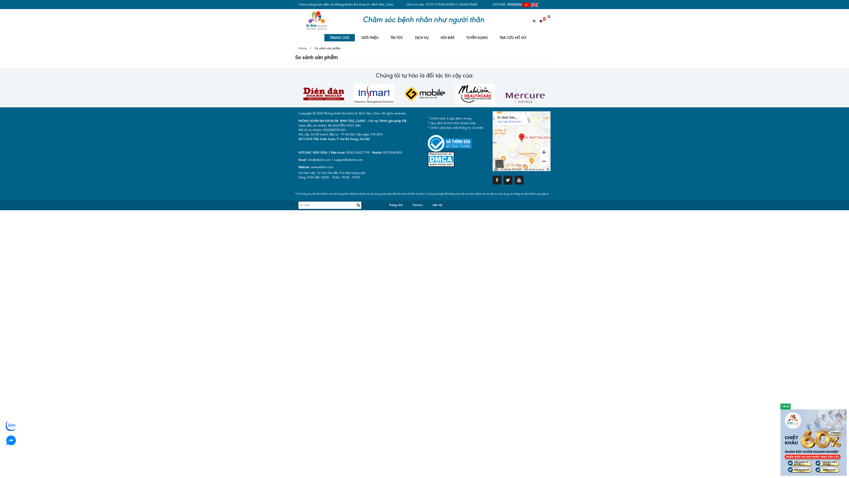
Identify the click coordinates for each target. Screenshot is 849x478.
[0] (539, 21)
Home (302, 48)
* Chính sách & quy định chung (449, 118)
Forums (418, 205)
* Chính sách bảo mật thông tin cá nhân (455, 128)
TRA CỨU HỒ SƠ (513, 38)
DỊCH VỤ (422, 38)
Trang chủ (396, 205)
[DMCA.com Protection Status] (441, 159)
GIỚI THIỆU (370, 38)
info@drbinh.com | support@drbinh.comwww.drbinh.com (330, 163)
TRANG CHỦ (339, 38)
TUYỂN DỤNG (477, 38)
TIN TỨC (396, 38)
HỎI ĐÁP (447, 38)
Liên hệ (437, 205)
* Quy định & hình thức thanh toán (452, 123)
